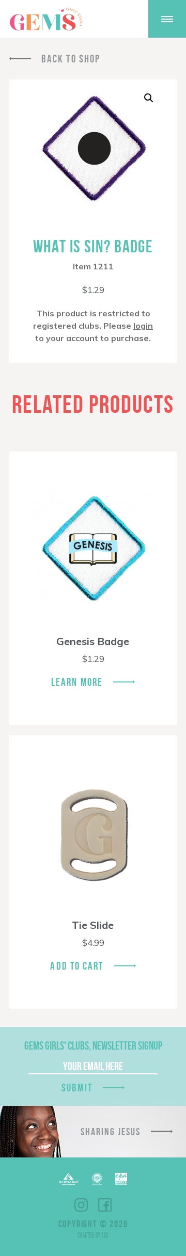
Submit (76, 1087)
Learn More (77, 682)
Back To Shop (70, 58)
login (143, 325)
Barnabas (69, 1179)
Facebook (105, 1205)
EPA (121, 1179)
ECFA (97, 1179)
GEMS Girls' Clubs (46, 19)
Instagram (81, 1205)
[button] (149, 98)
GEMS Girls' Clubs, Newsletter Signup (93, 1045)
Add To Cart (76, 965)
